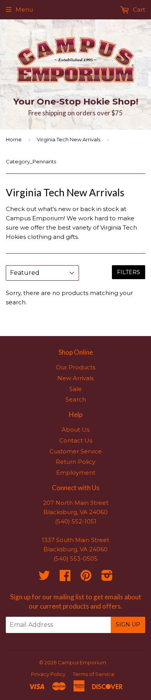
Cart (138, 9)
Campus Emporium (82, 662)
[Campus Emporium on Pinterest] (86, 578)
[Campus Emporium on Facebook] (65, 578)
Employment (75, 472)
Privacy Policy (48, 674)
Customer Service (76, 451)
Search (75, 399)
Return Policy (75, 461)
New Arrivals (75, 378)
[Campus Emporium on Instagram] (107, 578)
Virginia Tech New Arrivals (68, 139)
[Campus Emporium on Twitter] (44, 578)
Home (14, 139)
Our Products (75, 367)
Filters (128, 272)
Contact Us (75, 440)
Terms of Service (94, 674)
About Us (75, 429)
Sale (75, 389)
